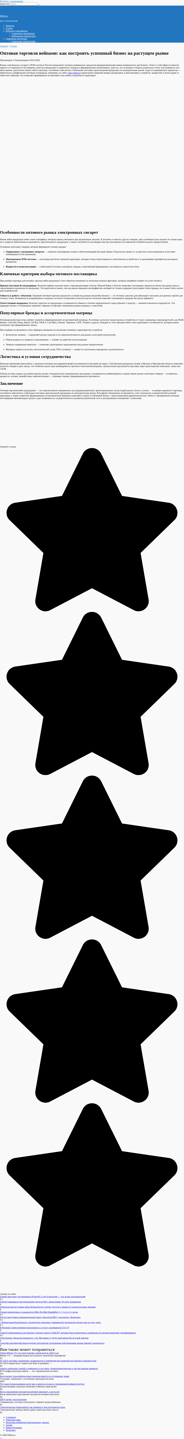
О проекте (11, 1417)
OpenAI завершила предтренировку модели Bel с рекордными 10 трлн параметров (40, 1302)
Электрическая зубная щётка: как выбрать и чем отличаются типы (32, 1407)
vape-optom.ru (74, 73)
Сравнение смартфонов (23, 33)
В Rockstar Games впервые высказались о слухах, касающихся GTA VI (34, 1327)
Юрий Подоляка (14, 1427)
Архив (9, 1425)
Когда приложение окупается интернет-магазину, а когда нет (30, 1392)
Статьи (9, 28)
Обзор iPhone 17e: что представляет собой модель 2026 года (29, 1353)
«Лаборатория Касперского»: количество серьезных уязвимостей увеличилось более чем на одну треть (50, 1322)
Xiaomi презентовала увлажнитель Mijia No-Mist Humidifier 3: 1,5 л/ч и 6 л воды (39, 1312)
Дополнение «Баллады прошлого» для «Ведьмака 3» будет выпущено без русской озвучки (44, 1338)
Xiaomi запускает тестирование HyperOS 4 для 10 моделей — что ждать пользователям (42, 1296)
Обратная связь (13, 1420)
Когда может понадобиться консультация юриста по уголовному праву (34, 1376)
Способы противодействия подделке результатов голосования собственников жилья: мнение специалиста (52, 1343)
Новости (10, 26)
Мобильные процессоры (24, 36)
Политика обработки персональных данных (27, 1422)
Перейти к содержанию (11, 1)
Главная (4, 46)
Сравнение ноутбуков (16, 38)
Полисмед (11, 1430)
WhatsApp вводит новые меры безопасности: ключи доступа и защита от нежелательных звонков (48, 1307)
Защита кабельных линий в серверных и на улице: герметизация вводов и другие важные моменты (49, 1368)
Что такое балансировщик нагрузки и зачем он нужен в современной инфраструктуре (42, 1384)
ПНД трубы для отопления (13, 1399)
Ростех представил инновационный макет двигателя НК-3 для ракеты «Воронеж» (40, 1317)
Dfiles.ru (4, 16)
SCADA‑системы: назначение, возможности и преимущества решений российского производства (48, 1361)
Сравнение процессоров (23, 41)
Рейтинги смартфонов (17, 31)
